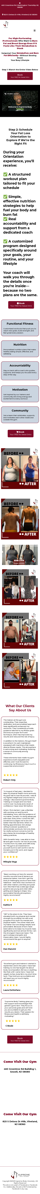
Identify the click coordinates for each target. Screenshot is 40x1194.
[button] (34, 30)
